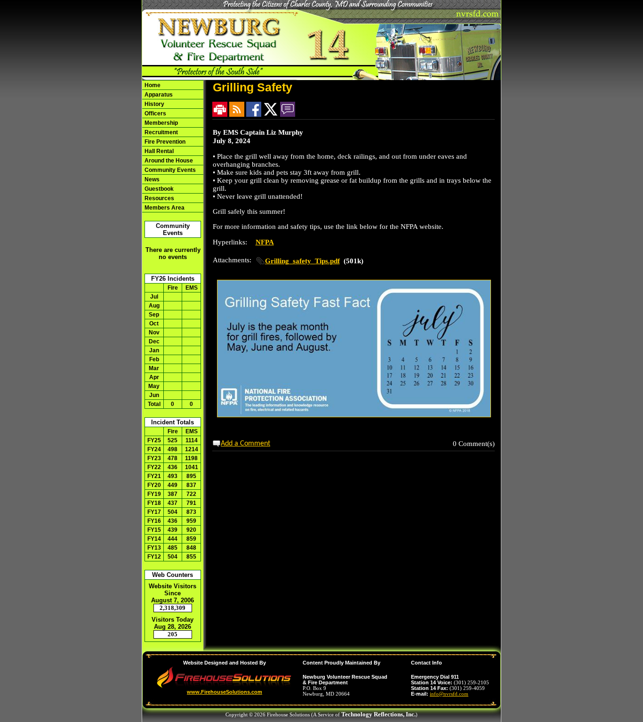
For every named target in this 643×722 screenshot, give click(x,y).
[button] (172, 169)
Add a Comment (245, 443)
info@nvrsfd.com (449, 694)
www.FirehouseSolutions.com (224, 692)
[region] (172, 146)
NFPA (265, 242)
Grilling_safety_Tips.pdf (302, 261)
